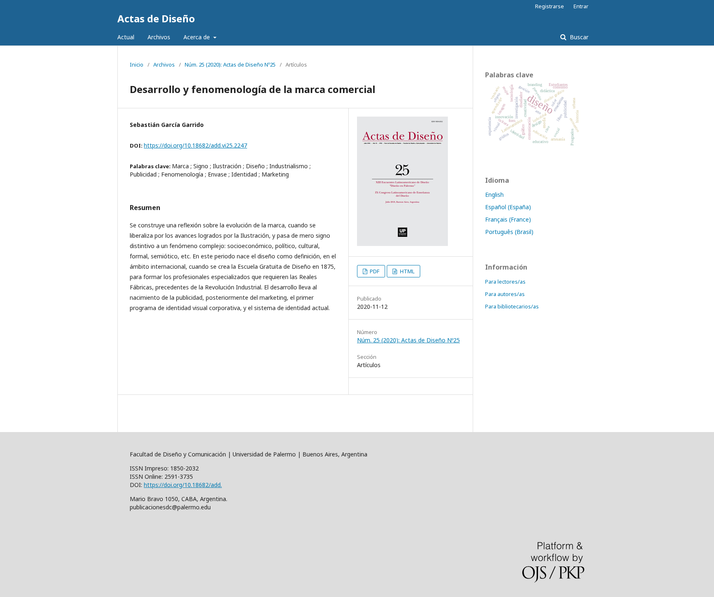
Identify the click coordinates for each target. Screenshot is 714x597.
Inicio (136, 64)
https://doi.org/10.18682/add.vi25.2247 (195, 145)
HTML (406, 271)
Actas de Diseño (156, 18)
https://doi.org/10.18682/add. (183, 485)
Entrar (581, 6)
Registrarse (549, 6)
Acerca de (197, 37)
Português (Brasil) (509, 232)
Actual (125, 37)
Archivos (159, 37)
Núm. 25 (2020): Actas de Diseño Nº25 (230, 64)
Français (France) (508, 219)
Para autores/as (505, 294)
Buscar (578, 37)
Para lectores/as (505, 281)
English (494, 194)
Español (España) (508, 207)
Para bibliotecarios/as (512, 306)
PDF (374, 271)
